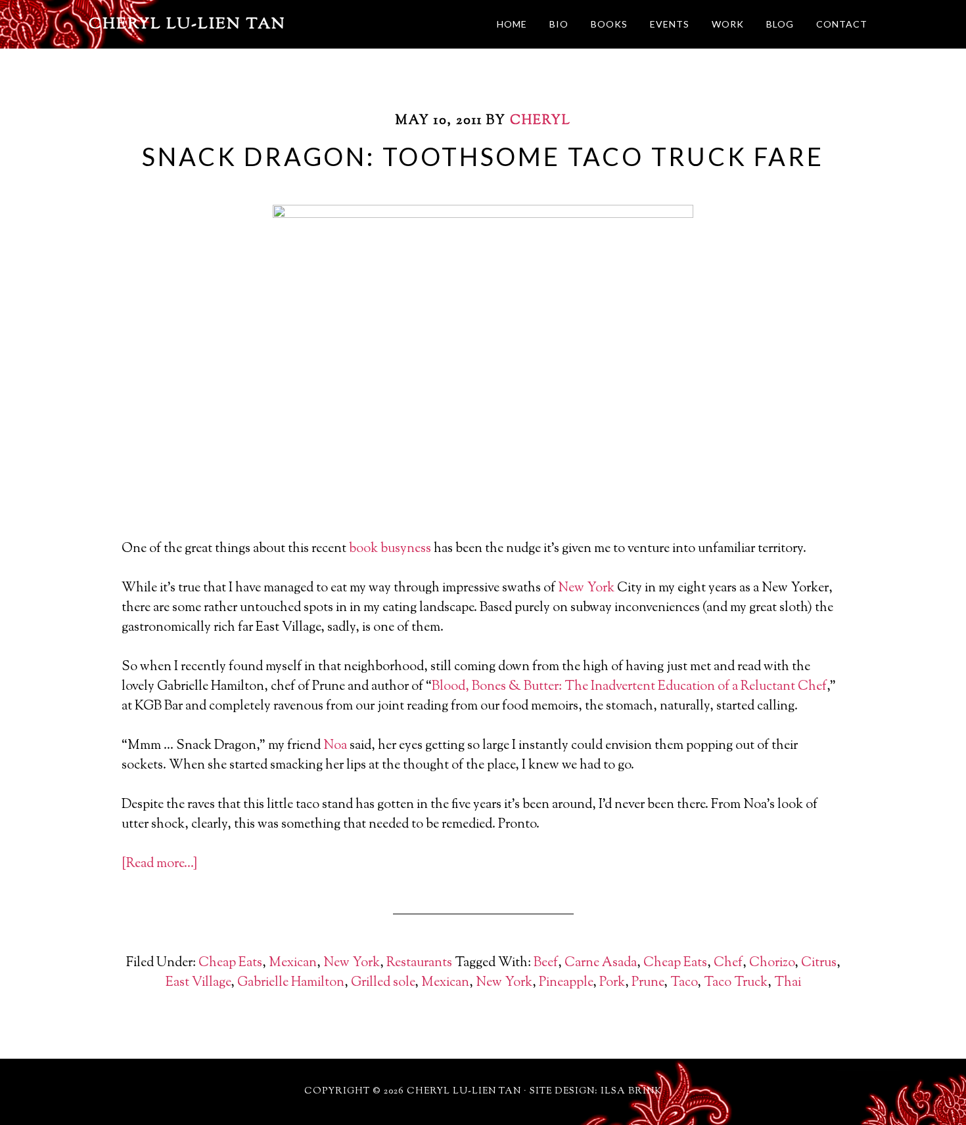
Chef (728, 963)
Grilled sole (383, 982)
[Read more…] (159, 864)
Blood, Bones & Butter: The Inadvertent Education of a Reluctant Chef (629, 686)
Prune (648, 982)
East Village (198, 982)
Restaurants (419, 963)
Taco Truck (736, 982)
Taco (683, 982)
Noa (335, 745)
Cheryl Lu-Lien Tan (187, 24)
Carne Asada (600, 963)
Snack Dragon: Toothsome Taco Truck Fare (482, 156)
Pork (612, 982)
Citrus (819, 963)
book (363, 549)
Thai (787, 982)
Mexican (293, 963)
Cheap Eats (230, 963)
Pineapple (566, 982)
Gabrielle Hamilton (290, 982)
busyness (405, 549)
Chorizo (771, 963)
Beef (546, 963)
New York (586, 588)
